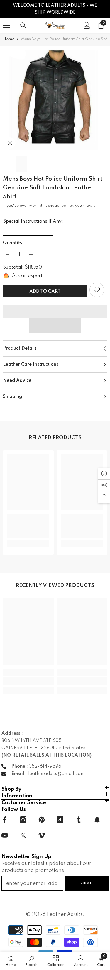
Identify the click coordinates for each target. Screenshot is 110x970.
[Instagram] (23, 820)
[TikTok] (60, 820)
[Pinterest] (42, 820)
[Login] (87, 25)
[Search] (23, 25)
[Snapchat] (97, 820)
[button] (55, 325)
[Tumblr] (79, 820)
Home (8, 39)
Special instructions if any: (33, 221)
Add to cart (44, 291)
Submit (86, 883)
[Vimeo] (42, 835)
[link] (96, 290)
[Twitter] (23, 835)
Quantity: (13, 243)
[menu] (6, 25)
